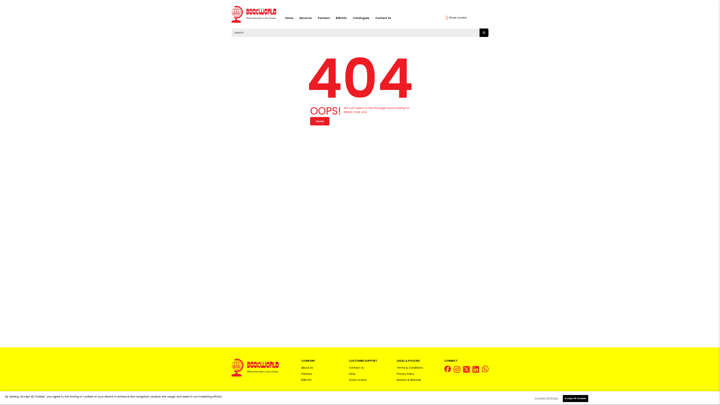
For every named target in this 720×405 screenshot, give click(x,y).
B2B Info (341, 18)
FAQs (352, 374)
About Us (305, 18)
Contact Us (383, 18)
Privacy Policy (405, 374)
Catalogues (361, 18)
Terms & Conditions (410, 368)
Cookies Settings (546, 398)
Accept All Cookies (575, 398)
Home (289, 18)
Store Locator (458, 18)
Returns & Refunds (409, 380)
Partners (324, 18)
